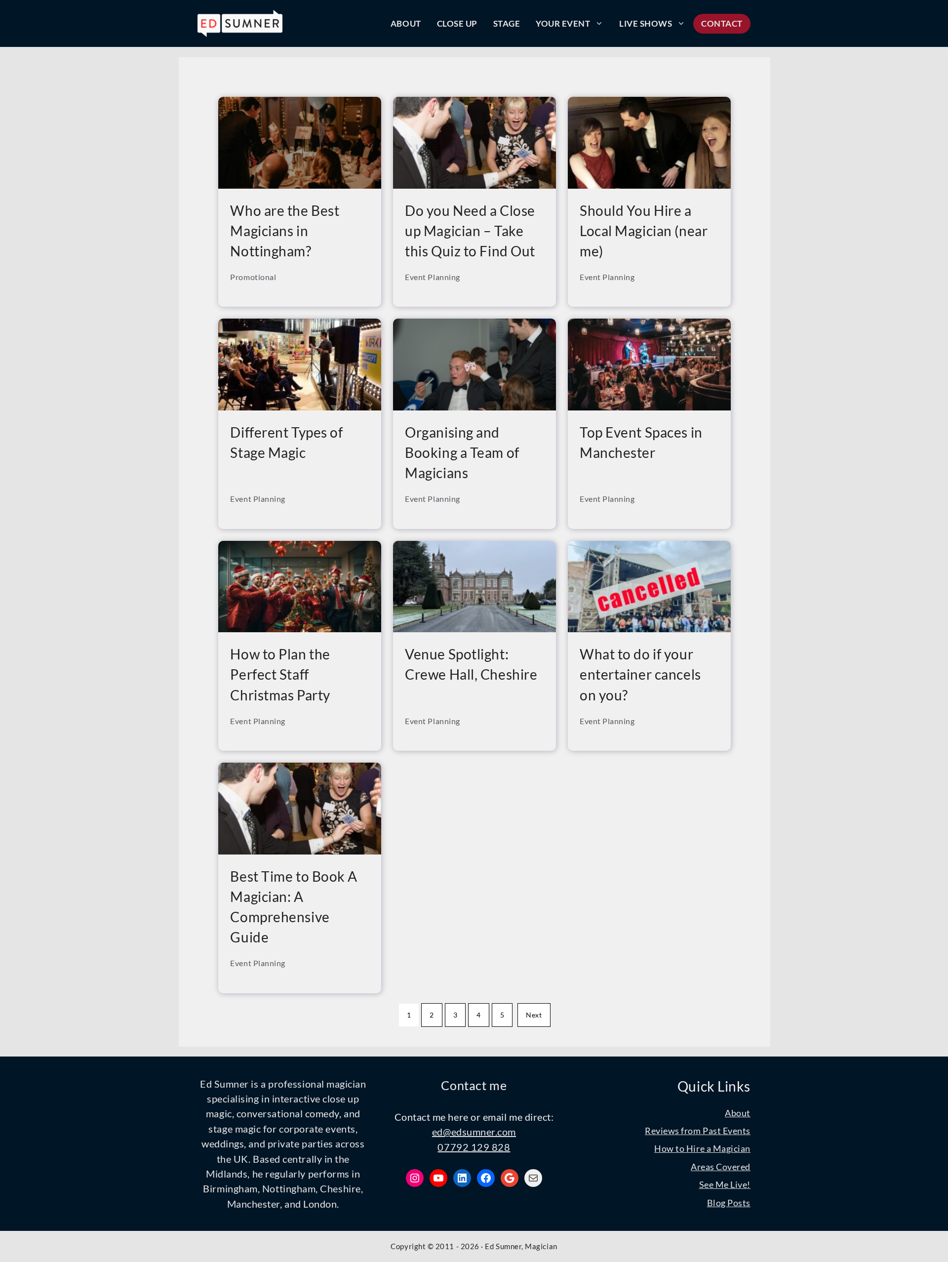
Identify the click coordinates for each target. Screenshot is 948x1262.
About (737, 1112)
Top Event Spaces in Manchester (641, 442)
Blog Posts (728, 1202)
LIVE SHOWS (645, 23)
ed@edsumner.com (474, 1132)
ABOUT (406, 23)
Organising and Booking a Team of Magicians (462, 452)
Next (534, 1015)
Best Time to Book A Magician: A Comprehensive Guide (293, 906)
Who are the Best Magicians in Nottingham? (284, 230)
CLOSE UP (457, 23)
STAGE (506, 23)
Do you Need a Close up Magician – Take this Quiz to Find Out (470, 230)
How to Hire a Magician (702, 1148)
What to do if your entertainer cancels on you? (640, 674)
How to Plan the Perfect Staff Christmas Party (280, 674)
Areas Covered (720, 1166)
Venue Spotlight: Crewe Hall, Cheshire (471, 664)
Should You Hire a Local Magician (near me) (644, 230)
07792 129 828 (473, 1147)
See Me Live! (724, 1184)
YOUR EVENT (563, 23)
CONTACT (722, 23)
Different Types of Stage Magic (286, 442)
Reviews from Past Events (697, 1130)
